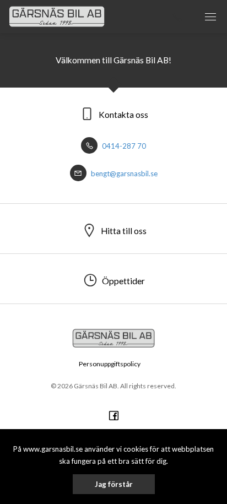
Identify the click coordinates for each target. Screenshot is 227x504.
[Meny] (210, 16)
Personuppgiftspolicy (109, 364)
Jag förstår (114, 484)
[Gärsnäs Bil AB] (56, 17)
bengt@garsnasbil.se (123, 173)
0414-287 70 (123, 146)
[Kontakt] (177, 16)
